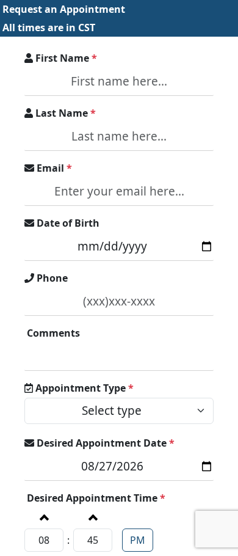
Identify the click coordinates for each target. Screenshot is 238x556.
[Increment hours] (43, 517)
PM (137, 540)
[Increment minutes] (92, 517)
